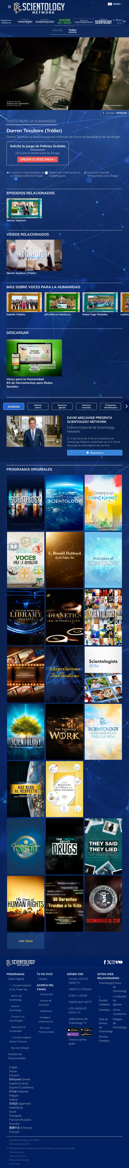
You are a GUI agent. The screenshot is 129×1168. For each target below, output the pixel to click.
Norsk (12, 1111)
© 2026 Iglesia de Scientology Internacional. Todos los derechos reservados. (41, 1148)
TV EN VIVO (45, 974)
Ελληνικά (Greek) (19, 1079)
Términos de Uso (16, 1152)
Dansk (13, 1071)
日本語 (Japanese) (20, 1103)
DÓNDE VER (75, 974)
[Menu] (9, 7)
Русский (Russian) (20, 1119)
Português (15, 1115)
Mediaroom (46, 1011)
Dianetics (104, 1009)
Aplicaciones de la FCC (19, 1144)
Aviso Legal (14, 1163)
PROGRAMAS (15, 974)
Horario (42, 978)
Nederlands (16, 1107)
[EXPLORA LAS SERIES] (25, 503)
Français (14, 1131)
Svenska (14, 1123)
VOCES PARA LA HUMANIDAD (31, 121)
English (13, 1067)
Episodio (57, 30)
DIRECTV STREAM (80, 989)
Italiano (13, 1099)
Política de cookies (17, 1156)
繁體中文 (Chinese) (20, 1127)
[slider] (67, 106)
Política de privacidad (19, 1160)
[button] (2, 406)
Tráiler (73, 30)
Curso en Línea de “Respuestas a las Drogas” (103, 174)
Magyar (13, 1095)
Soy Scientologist (20, 1047)
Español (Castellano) (21, 1087)
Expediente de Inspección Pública (24, 1140)
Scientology (106, 982)
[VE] (103, 560)
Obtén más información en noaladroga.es (64, 174)
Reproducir (97, 452)
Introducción (46, 994)
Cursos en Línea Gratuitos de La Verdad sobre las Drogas (27, 174)
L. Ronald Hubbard (104, 1000)
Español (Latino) (18, 1083)
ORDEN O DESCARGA (37, 159)
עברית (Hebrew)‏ (19, 1091)
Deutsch (14, 1075)
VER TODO (26, 941)
